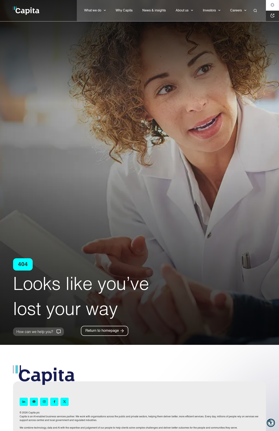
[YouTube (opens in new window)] (34, 401)
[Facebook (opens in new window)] (54, 401)
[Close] (255, 10)
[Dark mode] (272, 16)
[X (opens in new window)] (64, 401)
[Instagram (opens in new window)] (44, 401)
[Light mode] (272, 5)
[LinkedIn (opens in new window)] (23, 401)
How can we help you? (34, 331)
